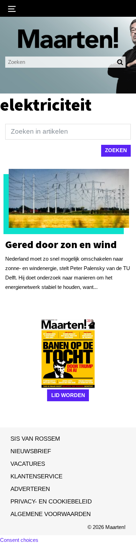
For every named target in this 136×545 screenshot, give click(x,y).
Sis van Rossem (35, 438)
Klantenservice (36, 476)
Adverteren (30, 489)
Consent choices (19, 540)
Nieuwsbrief (30, 451)
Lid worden (68, 395)
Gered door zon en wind (61, 244)
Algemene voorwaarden (50, 514)
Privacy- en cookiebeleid (51, 501)
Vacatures (27, 464)
